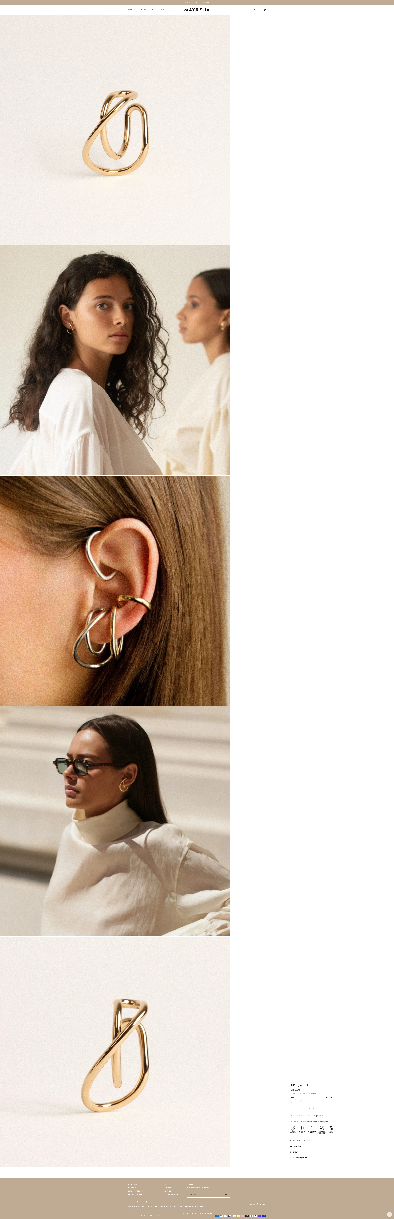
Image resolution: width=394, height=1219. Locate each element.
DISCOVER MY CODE (214, 616)
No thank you (214, 624)
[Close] (228, 580)
